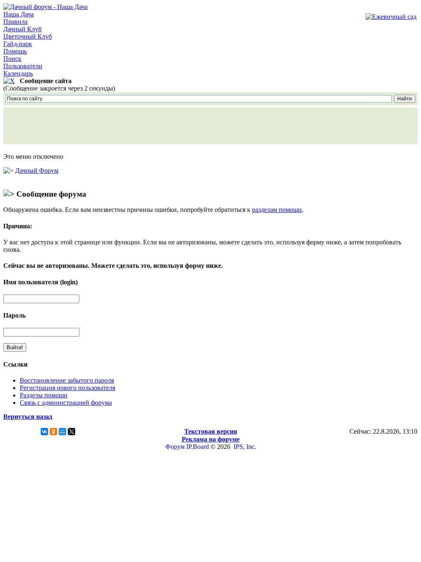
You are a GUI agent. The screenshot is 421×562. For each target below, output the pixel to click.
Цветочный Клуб (27, 36)
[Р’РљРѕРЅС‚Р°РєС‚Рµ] (44, 431)
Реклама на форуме (211, 439)
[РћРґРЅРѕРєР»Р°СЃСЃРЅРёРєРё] (53, 431)
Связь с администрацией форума (66, 402)
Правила (15, 21)
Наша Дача (18, 14)
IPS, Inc (244, 446)
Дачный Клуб (22, 29)
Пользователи (22, 66)
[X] (71, 431)
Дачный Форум (36, 170)
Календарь (18, 73)
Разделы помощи (43, 395)
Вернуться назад (27, 416)
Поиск (12, 58)
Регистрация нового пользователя (67, 387)
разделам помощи (277, 209)
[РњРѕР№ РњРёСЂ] (62, 431)
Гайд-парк (17, 43)
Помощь (15, 51)
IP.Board (197, 446)
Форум (175, 446)
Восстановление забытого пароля (67, 380)
